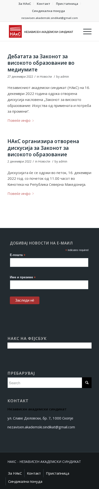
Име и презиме (23, 277)
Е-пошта (17, 255)
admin (64, 77)
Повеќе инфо (19, 120)
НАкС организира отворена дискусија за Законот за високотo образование (43, 148)
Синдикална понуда (48, 11)
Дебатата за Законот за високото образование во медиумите (40, 63)
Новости (46, 77)
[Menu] (85, 31)
